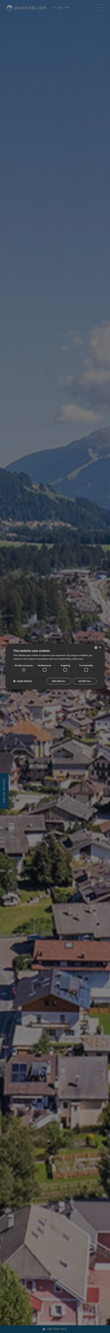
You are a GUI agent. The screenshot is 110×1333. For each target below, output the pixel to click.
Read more (77, 658)
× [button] (100, 647)
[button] (22, 681)
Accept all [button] (85, 681)
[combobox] (96, 647)
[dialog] (54, 666)
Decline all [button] (58, 681)
